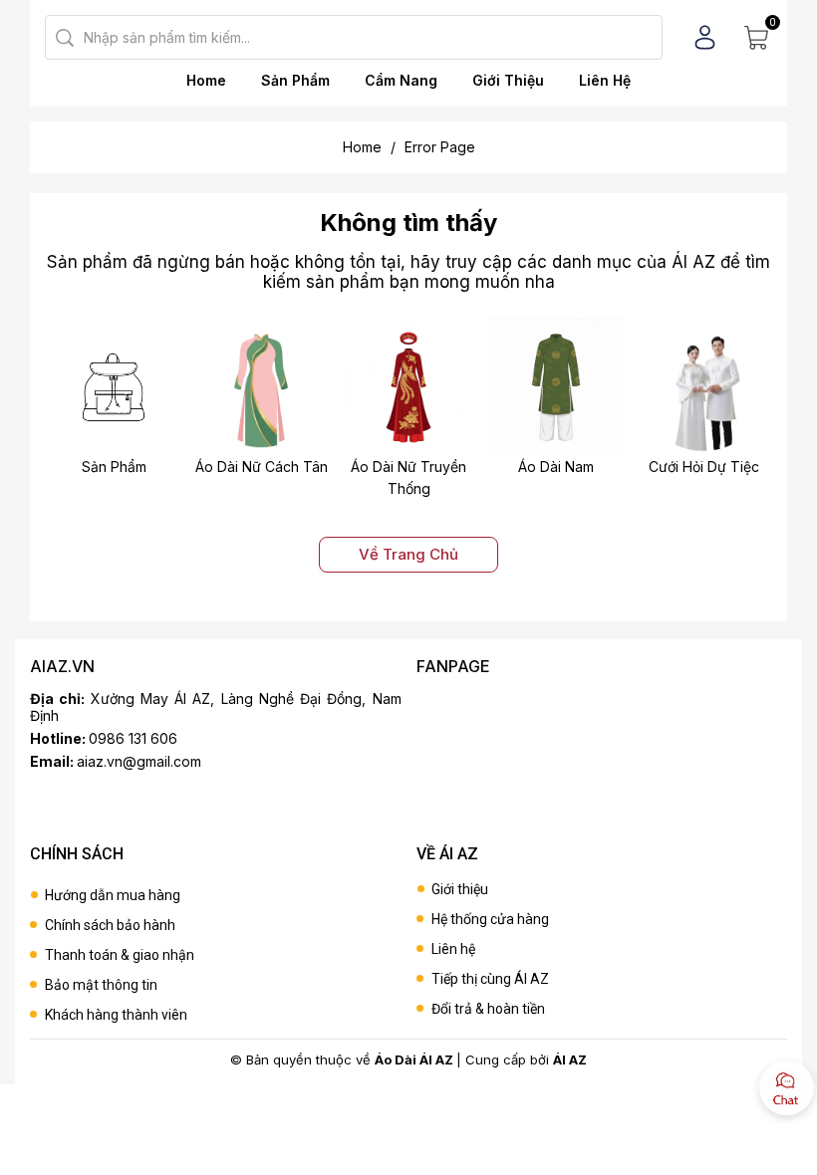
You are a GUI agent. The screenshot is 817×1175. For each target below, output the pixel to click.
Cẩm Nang (401, 80)
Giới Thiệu (508, 80)
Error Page (440, 146)
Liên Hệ (605, 80)
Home (206, 80)
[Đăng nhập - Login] (704, 37)
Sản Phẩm (295, 80)
